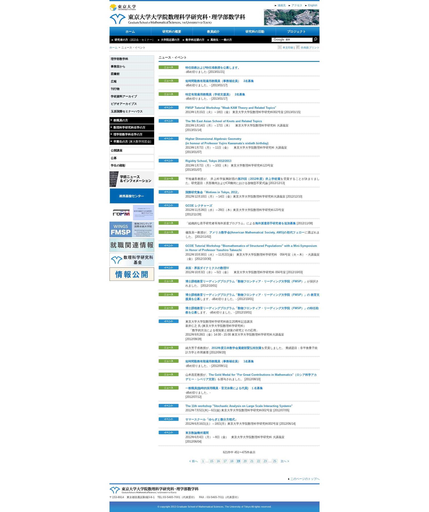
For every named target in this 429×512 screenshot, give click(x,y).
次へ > (285, 461)
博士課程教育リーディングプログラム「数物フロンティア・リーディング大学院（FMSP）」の (248, 294)
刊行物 (115, 88)
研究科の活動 (255, 31)
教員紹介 (213, 31)
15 (211, 461)
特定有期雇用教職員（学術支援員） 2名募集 (215, 94)
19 (238, 461)
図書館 (115, 74)
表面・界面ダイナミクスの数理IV (207, 268)
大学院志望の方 (170, 39)
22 (258, 461)
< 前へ (193, 461)
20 (245, 461)
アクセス (297, 5)
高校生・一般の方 (221, 39)
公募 (114, 158)
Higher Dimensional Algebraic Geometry (213, 139)
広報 (114, 81)
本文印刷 (288, 47)
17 (225, 461)
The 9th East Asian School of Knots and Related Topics (223, 121)
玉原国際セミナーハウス (127, 111)
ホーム (130, 31)
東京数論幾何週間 (197, 432)
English (312, 5)
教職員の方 (121, 120)
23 (265, 461)
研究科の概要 (171, 31)
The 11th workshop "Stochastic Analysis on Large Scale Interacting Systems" (238, 406)
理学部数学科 (119, 59)
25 (274, 461)
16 (218, 461)
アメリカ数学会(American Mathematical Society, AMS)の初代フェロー (257, 232)
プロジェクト (296, 31)
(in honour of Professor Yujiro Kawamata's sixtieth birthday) (226, 143)
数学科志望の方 (195, 39)
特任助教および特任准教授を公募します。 (213, 67)
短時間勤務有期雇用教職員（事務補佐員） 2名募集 (219, 81)
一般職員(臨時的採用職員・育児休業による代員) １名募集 (224, 388)
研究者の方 (135, 39)
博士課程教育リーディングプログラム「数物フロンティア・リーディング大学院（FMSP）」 (246, 281)
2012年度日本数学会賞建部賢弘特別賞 (236, 348)
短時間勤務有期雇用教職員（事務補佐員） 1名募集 (219, 361)
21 (251, 461)
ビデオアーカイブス (124, 103)
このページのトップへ (305, 479)
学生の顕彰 (118, 165)
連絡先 (282, 5)
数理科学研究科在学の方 (129, 127)
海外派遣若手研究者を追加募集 (275, 223)
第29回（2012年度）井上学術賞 (259, 178)
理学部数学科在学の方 (128, 134)
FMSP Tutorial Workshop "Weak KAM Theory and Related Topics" (230, 107)
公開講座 (116, 150)
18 (231, 461)
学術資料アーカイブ (124, 96)
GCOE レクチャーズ (198, 205)
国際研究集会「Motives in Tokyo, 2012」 (212, 192)
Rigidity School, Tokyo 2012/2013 (208, 161)
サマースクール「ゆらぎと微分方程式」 (211, 419)
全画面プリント (310, 47)
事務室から (118, 66)
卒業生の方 (132, 141)
